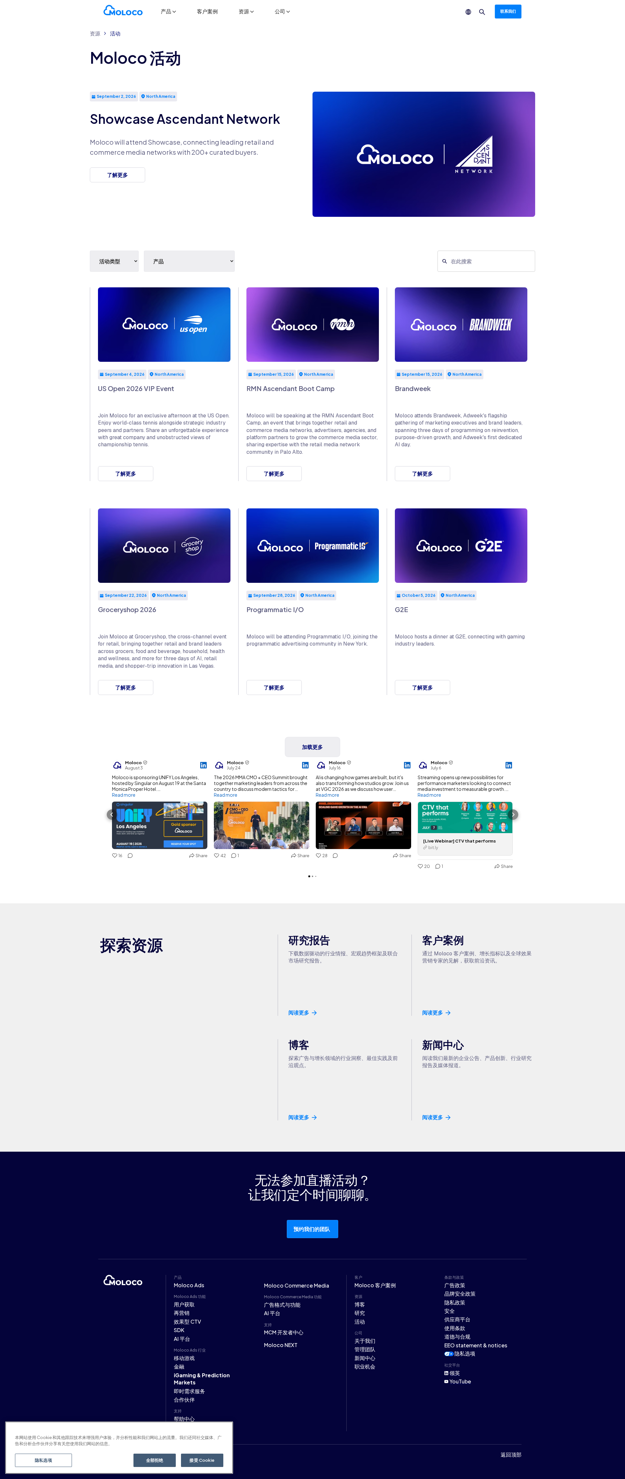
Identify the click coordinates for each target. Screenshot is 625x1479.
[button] (168, 11)
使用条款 (454, 1328)
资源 (95, 33)
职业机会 (364, 1366)
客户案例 (207, 11)
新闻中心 (364, 1358)
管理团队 (364, 1349)
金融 (179, 1366)
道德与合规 (457, 1336)
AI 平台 (182, 1338)
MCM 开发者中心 (283, 1332)
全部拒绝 (154, 1460)
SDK (179, 1330)
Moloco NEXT (281, 1345)
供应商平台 (457, 1319)
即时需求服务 (189, 1391)
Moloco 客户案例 (375, 1285)
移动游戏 (184, 1358)
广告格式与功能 (282, 1304)
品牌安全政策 (460, 1293)
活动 (115, 33)
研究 (359, 1312)
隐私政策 (454, 1302)
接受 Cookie (202, 1460)
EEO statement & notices (475, 1345)
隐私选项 (464, 1353)
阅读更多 (298, 1012)
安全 (449, 1310)
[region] (119, 1447)
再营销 (181, 1312)
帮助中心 (184, 1418)
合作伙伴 (184, 1399)
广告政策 (454, 1285)
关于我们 (364, 1340)
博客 (359, 1304)
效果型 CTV (187, 1321)
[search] (482, 12)
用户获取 (184, 1304)
